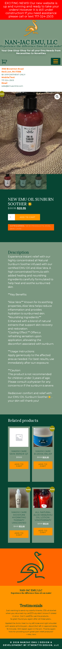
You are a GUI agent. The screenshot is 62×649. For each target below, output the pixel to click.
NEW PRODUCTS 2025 (38, 226)
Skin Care (16, 228)
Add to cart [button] (19, 465)
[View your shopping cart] (5, 62)
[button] (57, 96)
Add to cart (27, 217)
